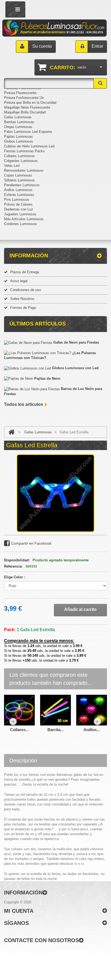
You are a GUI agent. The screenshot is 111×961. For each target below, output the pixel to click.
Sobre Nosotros (22, 299)
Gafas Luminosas (18, 117)
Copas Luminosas (18, 175)
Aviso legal (18, 281)
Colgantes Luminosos (21, 161)
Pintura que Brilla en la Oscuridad (30, 103)
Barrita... (55, 729)
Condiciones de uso (25, 290)
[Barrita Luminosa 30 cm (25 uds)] (55, 710)
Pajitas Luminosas (18, 136)
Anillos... (92, 729)
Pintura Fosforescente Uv (24, 98)
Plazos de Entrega (24, 272)
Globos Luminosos (18, 141)
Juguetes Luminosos (20, 214)
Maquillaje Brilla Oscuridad (25, 112)
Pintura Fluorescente (20, 93)
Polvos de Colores (18, 204)
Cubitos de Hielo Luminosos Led (29, 146)
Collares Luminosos (19, 156)
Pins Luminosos (16, 200)
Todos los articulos (23, 404)
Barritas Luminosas (19, 122)
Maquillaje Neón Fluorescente (27, 107)
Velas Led (11, 166)
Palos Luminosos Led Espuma (28, 132)
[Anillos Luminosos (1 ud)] (91, 710)
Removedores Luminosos (24, 170)
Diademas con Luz (18, 209)
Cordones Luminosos (20, 224)
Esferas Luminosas (19, 195)
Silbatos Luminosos (19, 180)
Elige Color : (15, 577)
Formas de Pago (23, 308)
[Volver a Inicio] (11, 432)
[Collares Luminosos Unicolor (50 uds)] (19, 710)
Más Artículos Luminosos (24, 219)
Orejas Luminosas (18, 127)
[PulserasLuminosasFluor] (54, 28)
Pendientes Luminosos (22, 185)
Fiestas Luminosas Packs (24, 151)
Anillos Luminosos (18, 190)
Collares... (19, 729)
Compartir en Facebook (31, 543)
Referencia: (13, 566)
